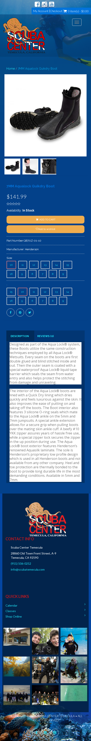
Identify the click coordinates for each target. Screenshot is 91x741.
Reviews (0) (45, 336)
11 (23, 264)
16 (11, 273)
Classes (11, 611)
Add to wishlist (46, 229)
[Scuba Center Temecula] (24, 35)
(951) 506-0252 (21, 563)
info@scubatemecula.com (28, 569)
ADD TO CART (47, 219)
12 (34, 264)
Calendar (11, 605)
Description (20, 336)
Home (10, 68)
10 (11, 264)
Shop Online (14, 616)
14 (56, 264)
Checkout (56, 11)
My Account (40, 11)
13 (45, 264)
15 (67, 264)
